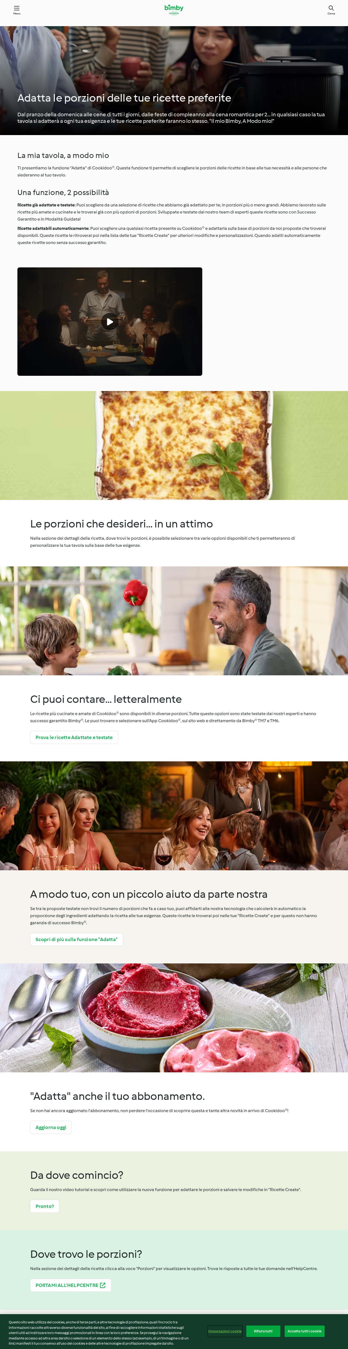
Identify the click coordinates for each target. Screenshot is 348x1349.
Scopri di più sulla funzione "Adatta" (77, 939)
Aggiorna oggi (51, 1127)
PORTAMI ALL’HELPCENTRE (67, 1285)
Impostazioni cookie (224, 1331)
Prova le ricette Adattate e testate (74, 737)
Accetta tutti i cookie (305, 1331)
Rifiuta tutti (263, 1331)
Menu (17, 13)
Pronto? (45, 1206)
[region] (174, 1331)
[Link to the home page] (173, 9)
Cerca (331, 13)
